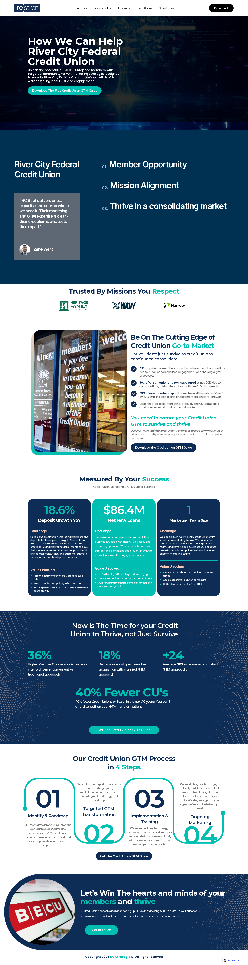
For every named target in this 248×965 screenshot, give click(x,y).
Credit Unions (144, 8)
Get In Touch (101, 930)
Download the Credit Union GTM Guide (163, 448)
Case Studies (166, 8)
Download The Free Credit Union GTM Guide (64, 90)
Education (124, 8)
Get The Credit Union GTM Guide (124, 730)
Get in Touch (221, 8)
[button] (68, 8)
